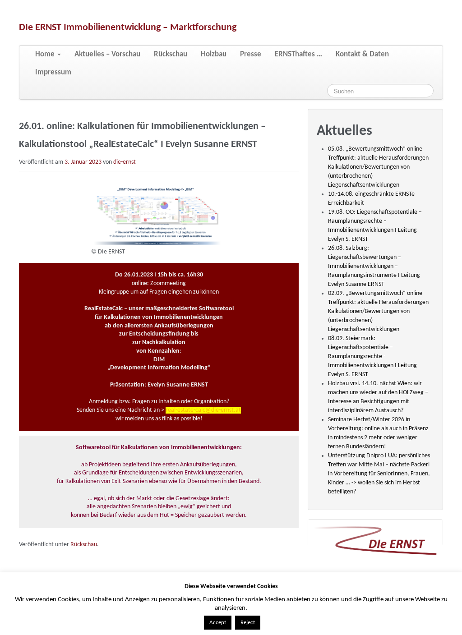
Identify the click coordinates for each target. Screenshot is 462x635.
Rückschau (170, 54)
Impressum (53, 72)
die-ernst (124, 162)
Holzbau (213, 54)
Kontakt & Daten (362, 54)
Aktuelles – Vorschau (107, 54)
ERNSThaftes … (298, 54)
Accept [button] (217, 623)
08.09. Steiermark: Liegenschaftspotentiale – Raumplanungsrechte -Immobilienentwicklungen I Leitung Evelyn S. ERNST (372, 356)
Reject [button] (247, 623)
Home (45, 54)
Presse (250, 54)
